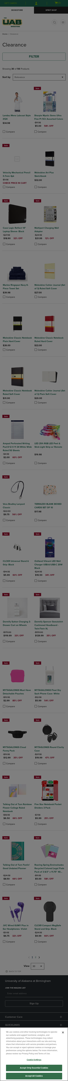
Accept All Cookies (34, 1076)
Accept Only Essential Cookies (34, 1068)
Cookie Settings (34, 1060)
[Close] (62, 1032)
